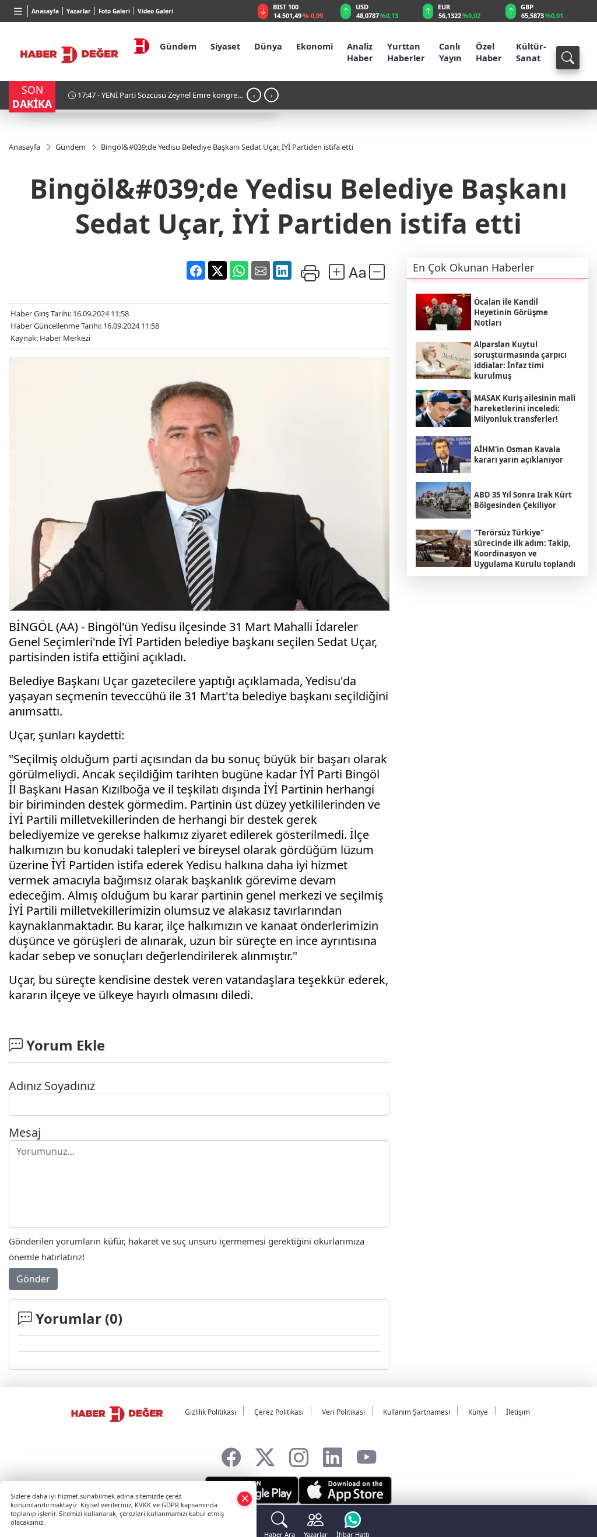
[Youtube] (366, 1454)
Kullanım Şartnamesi (416, 1412)
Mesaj (25, 1132)
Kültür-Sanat (531, 52)
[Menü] (18, 11)
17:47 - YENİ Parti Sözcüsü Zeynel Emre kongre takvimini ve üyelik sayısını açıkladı (152, 99)
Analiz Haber (360, 52)
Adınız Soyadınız (52, 1086)
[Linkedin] (332, 1454)
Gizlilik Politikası (210, 1412)
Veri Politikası (343, 1412)
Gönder (33, 1278)
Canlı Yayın (450, 52)
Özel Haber (489, 52)
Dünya (268, 46)
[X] (265, 1454)
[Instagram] (299, 1454)
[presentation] (254, 95)
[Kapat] (245, 1498)
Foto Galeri (114, 11)
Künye (478, 1412)
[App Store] (345, 1490)
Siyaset (225, 46)
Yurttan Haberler (406, 52)
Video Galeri (155, 11)
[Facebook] (231, 1454)
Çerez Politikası (279, 1412)
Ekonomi (314, 46)
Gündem (178, 46)
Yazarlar (78, 11)
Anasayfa (45, 11)
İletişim (518, 1412)
